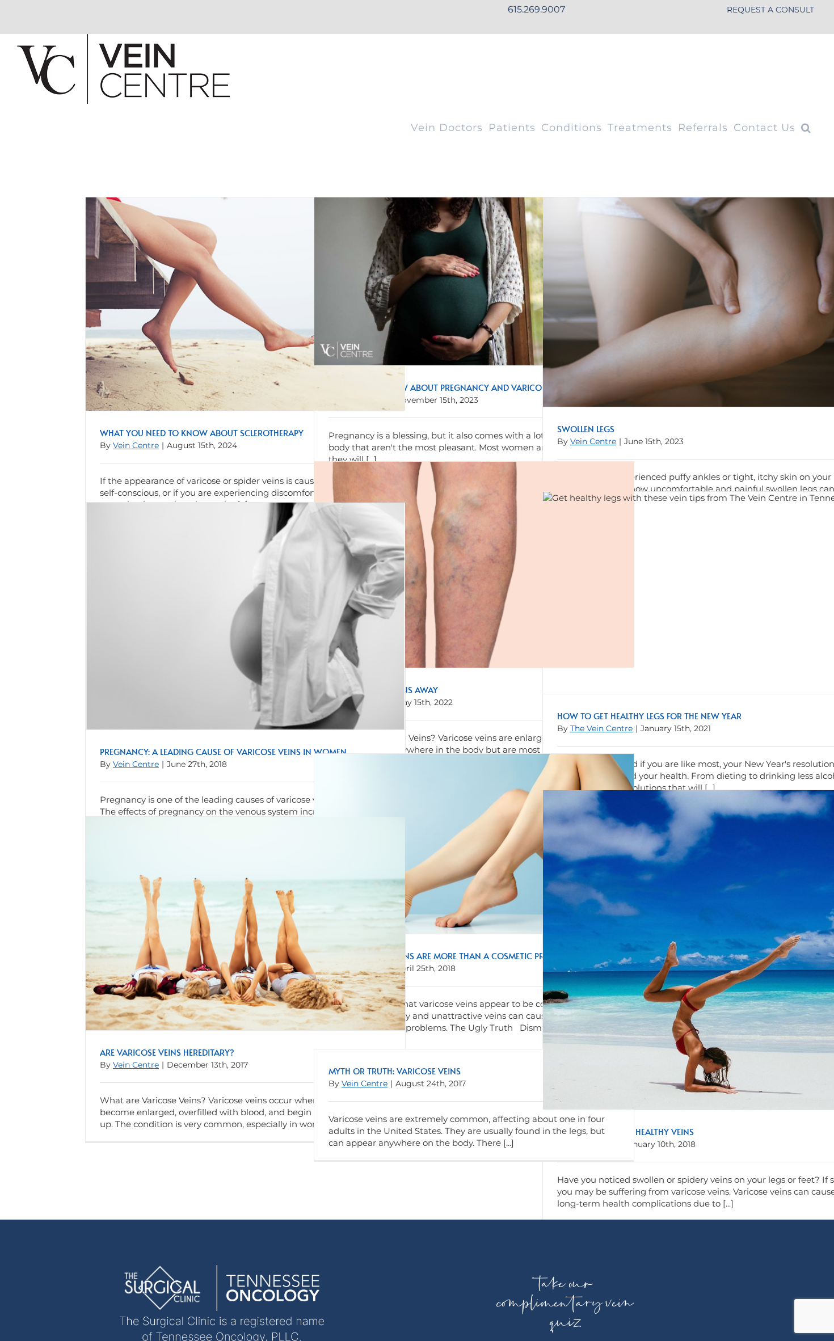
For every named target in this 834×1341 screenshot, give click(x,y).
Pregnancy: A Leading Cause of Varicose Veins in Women (223, 751)
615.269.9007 (536, 9)
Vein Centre (136, 445)
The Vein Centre (601, 728)
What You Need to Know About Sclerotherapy (202, 432)
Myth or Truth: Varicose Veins (394, 1071)
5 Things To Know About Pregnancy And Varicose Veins (451, 387)
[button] (806, 127)
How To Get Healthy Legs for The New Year (649, 716)
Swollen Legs (585, 429)
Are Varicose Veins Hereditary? (167, 1052)
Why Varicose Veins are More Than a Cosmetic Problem (449, 956)
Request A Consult (770, 10)
